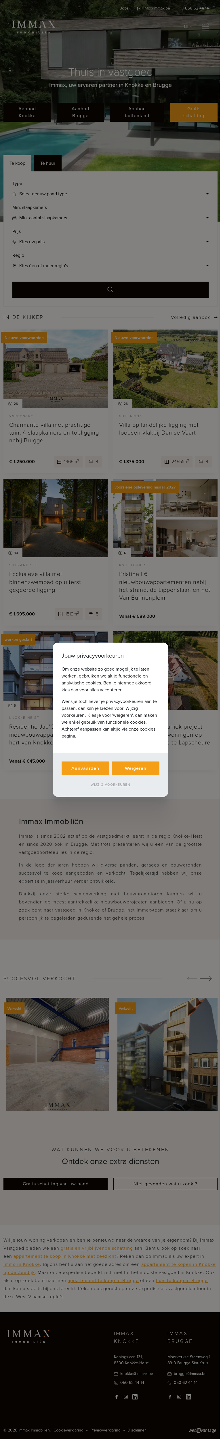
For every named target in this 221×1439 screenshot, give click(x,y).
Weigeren (133, 768)
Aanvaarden (83, 768)
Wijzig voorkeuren (108, 784)
